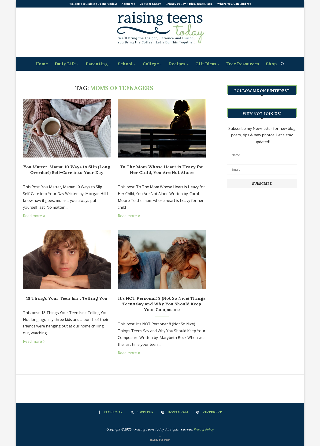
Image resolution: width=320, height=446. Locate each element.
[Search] (282, 64)
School (125, 63)
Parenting (97, 63)
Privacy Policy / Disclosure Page (189, 3)
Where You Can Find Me (234, 3)
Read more (32, 215)
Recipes (177, 63)
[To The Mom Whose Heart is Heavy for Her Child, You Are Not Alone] (162, 128)
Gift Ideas (205, 63)
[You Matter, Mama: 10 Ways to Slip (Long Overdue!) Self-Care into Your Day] (67, 128)
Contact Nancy (150, 3)
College (151, 63)
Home (41, 63)
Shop (271, 63)
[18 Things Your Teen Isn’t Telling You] (67, 259)
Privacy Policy (204, 429)
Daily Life (65, 63)
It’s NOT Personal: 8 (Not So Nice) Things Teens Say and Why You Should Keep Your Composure (161, 304)
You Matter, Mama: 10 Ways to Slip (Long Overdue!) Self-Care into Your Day (66, 169)
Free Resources (242, 63)
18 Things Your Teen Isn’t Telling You (66, 298)
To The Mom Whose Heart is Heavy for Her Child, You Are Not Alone (161, 169)
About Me (128, 3)
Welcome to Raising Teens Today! (93, 3)
